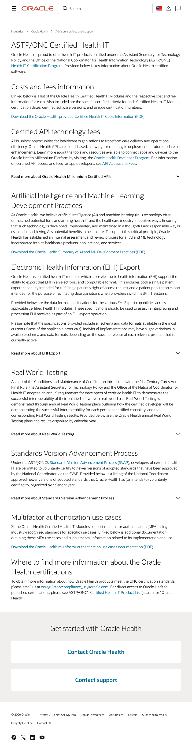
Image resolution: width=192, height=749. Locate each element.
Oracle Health (39, 31)
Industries (17, 31)
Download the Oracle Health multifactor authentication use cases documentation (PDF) (82, 546)
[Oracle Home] (37, 8)
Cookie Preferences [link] (92, 715)
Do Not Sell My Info (64, 715)
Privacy (43, 715)
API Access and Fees (119, 163)
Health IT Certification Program (37, 65)
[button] (14, 8)
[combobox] (105, 8)
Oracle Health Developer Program (121, 157)
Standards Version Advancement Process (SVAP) (89, 462)
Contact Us (44, 723)
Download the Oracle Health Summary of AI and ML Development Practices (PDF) (78, 251)
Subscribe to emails (154, 715)
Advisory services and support (74, 31)
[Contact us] (178, 8)
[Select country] (159, 8)
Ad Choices (116, 715)
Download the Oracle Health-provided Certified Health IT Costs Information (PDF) (77, 116)
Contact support (96, 679)
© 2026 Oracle (20, 714)
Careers (132, 715)
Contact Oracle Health (96, 651)
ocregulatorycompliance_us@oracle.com (74, 586)
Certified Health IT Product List (115, 592)
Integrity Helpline (22, 723)
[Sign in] (168, 8)
